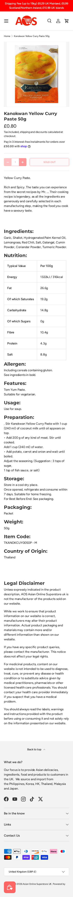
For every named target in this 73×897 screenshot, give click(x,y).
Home (7, 36)
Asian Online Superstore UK (37, 884)
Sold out (49, 162)
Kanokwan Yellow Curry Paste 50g (31, 36)
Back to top (34, 749)
